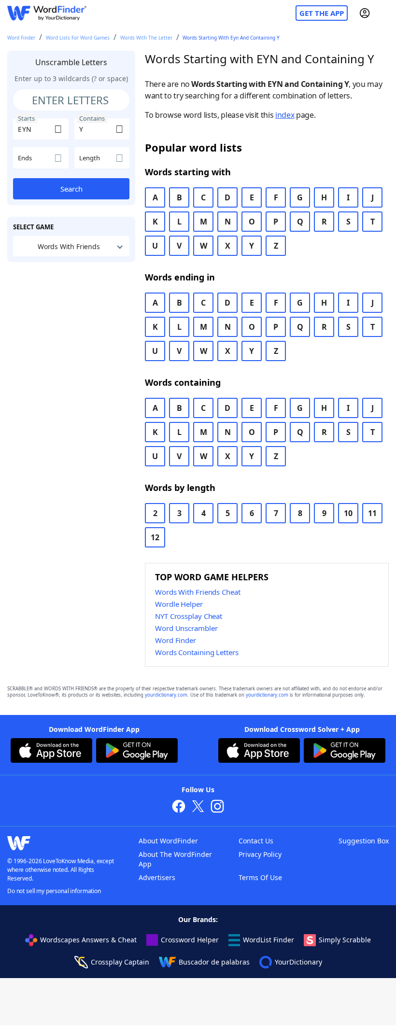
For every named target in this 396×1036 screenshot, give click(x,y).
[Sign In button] (364, 13)
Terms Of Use (260, 877)
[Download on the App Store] (51, 751)
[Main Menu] (385, 13)
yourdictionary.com (166, 695)
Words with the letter (146, 38)
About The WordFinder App (175, 859)
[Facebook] (178, 807)
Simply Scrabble (345, 939)
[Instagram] (217, 807)
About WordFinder (168, 840)
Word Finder (21, 38)
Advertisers (157, 877)
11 (372, 513)
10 (348, 513)
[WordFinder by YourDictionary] (46, 13)
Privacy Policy (260, 854)
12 (155, 537)
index (284, 115)
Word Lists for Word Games (78, 38)
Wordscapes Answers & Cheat (88, 939)
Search (71, 189)
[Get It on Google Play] (137, 751)
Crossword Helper (190, 939)
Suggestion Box (364, 840)
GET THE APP (321, 13)
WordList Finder (268, 939)
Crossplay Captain (120, 961)
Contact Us (256, 840)
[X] (198, 807)
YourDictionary (298, 961)
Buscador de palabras (214, 961)
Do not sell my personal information (54, 891)
